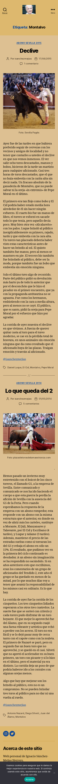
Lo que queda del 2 (29, 390)
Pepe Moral (47, 367)
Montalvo (35, 367)
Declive (29, 50)
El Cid (26, 367)
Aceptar (30, 779)
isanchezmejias (23, 58)
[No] (54, 772)
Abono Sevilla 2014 (28, 383)
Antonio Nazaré (15, 713)
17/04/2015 (45, 58)
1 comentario (31, 63)
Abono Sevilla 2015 (29, 43)
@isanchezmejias (14, 359)
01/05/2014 (45, 398)
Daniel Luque (14, 367)
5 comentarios (31, 403)
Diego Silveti (32, 713)
